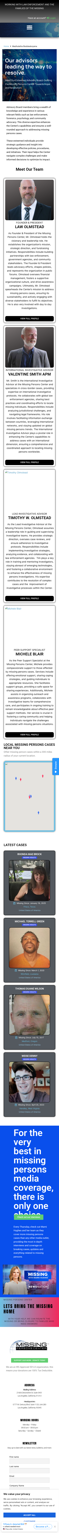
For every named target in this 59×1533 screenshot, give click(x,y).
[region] (29, 1511)
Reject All (29, 1527)
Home (6, 46)
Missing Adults (29, 857)
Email (11, 1476)
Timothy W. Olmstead (29, 518)
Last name (14, 1466)
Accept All (29, 1515)
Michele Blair (29, 654)
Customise (29, 1521)
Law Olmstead (29, 227)
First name (14, 1457)
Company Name (16, 1485)
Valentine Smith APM (29, 374)
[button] (29, 27)
